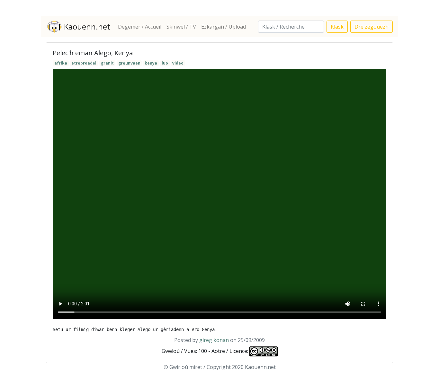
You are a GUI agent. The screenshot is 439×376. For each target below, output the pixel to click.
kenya (151, 63)
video (178, 63)
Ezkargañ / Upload (223, 26)
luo (165, 63)
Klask (337, 26)
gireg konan (214, 340)
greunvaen (129, 63)
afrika (60, 63)
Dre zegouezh (371, 26)
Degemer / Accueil (139, 26)
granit (107, 63)
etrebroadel (83, 63)
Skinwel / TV (181, 26)
